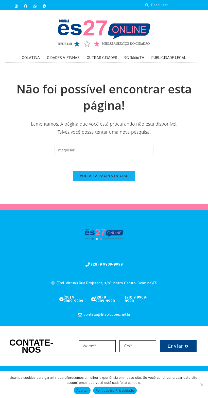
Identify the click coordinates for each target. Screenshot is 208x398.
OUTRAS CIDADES (102, 57)
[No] (201, 384)
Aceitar (82, 390)
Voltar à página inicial (104, 175)
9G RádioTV (134, 57)
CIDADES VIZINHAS (63, 57)
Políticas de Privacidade (115, 390)
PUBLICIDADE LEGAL (168, 57)
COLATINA (31, 57)
